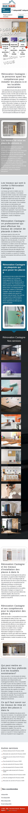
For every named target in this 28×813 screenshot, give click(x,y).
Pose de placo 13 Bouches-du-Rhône (13, 455)
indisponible (16, 10)
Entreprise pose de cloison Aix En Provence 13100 (13, 757)
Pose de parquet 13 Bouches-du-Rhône (13, 438)
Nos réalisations (6, 10)
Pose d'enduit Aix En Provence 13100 (12, 761)
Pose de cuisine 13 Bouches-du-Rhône (13, 421)
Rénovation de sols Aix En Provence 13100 (13, 780)
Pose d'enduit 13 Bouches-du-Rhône (13, 386)
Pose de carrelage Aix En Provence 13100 (13, 777)
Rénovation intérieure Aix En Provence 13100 (14, 774)
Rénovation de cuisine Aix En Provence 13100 (14, 753)
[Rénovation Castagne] (9, 4)
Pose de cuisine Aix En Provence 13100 (13, 764)
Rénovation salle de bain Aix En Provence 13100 (13, 771)
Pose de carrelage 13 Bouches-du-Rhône (13, 404)
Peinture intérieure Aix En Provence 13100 (13, 750)
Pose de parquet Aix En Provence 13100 (13, 767)
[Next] (26, 47)
